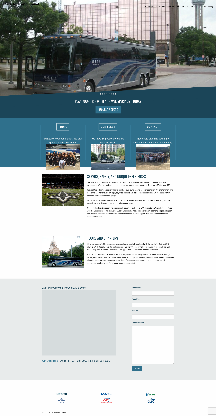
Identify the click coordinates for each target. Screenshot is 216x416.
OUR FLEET (108, 126)
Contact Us (192, 6)
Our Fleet (160, 6)
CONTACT (153, 126)
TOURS (62, 126)
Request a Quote (176, 6)
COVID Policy (207, 6)
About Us (149, 6)
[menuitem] (149, 6)
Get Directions (50, 360)
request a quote (108, 109)
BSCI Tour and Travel (21, 4)
